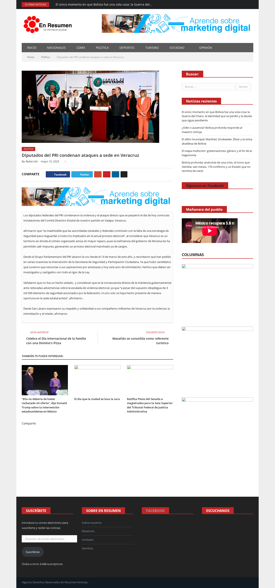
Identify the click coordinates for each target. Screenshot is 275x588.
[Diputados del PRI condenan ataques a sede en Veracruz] (97, 107)
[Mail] (227, 4)
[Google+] (98, 174)
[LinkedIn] (115, 174)
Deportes (126, 48)
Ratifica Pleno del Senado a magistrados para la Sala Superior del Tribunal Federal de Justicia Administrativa (150, 405)
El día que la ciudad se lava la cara (97, 399)
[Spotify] (239, 4)
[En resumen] (49, 23)
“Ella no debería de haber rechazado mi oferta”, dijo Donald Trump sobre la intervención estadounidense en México (44, 405)
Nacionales (56, 48)
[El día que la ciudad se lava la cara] (97, 380)
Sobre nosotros (92, 523)
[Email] (124, 174)
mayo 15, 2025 (50, 161)
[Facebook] (221, 4)
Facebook (155, 510)
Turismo (152, 48)
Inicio (31, 48)
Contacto (88, 540)
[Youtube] (250, 4)
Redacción (32, 161)
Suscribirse (33, 552)
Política (102, 48)
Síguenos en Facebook (205, 185)
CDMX (80, 48)
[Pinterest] (106, 174)
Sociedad (177, 48)
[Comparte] (233, 4)
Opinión (205, 48)
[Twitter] (245, 4)
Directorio (88, 531)
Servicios (87, 548)
